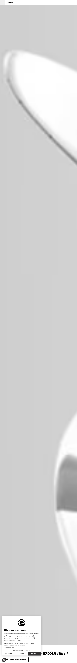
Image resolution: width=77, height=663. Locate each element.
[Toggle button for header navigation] (2, 2)
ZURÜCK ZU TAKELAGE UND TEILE (15, 659)
